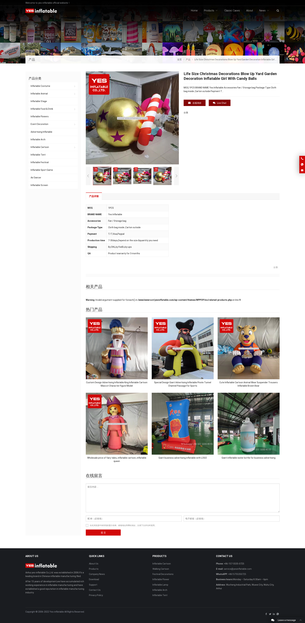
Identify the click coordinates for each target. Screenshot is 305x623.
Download (94, 579)
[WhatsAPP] (278, 614)
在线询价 (197, 103)
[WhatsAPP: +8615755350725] (302, 164)
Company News (97, 574)
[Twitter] (270, 614)
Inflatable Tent (38, 154)
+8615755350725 (237, 574)
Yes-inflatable (57, 611)
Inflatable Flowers (40, 116)
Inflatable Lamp (160, 584)
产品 (32, 59)
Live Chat (221, 103)
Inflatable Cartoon (40, 147)
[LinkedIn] (274, 614)
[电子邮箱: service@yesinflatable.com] (302, 170)
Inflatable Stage (39, 101)
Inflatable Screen (39, 185)
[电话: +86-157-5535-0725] (302, 159)
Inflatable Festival (40, 162)
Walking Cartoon (160, 569)
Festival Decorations (162, 574)
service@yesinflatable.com (238, 569)
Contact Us (95, 590)
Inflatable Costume (40, 86)
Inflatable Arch (38, 139)
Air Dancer (36, 177)
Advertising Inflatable (41, 132)
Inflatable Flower (160, 579)
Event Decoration (39, 124)
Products (93, 569)
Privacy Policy (96, 595)
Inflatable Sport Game (42, 170)
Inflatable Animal (39, 93)
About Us (93, 563)
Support (93, 584)
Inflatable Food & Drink (42, 109)
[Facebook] (266, 614)
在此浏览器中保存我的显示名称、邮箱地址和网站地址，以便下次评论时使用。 (123, 525)
